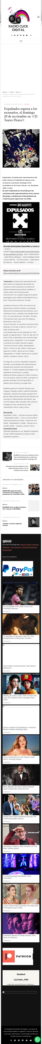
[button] (37, 1039)
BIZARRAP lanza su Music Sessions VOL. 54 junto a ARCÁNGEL (14, 508)
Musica (27, 104)
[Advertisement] (21, 67)
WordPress (27, 1036)
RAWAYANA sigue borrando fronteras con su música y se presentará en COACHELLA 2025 (13, 492)
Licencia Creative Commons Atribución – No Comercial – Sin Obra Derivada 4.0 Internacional (21, 547)
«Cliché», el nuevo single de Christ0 (12, 524)
